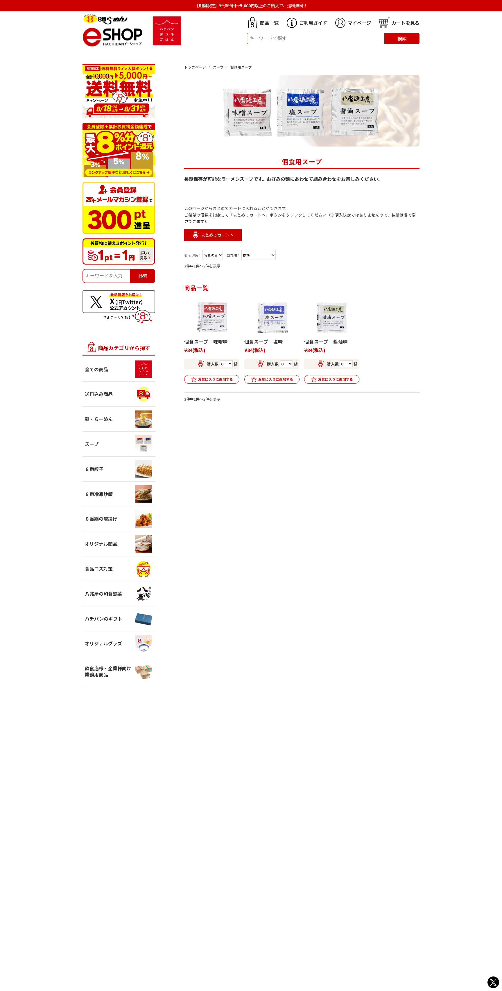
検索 (402, 38)
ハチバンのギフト (103, 618)
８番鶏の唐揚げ (101, 518)
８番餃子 (94, 468)
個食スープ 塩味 (263, 341)
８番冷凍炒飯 (99, 493)
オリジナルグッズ (103, 643)
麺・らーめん (99, 418)
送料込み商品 (99, 393)
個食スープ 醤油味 (326, 341)
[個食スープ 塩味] (272, 317)
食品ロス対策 (99, 568)
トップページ (195, 67)
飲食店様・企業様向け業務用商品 (108, 671)
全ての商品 (96, 369)
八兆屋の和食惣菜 (103, 593)
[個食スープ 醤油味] (331, 317)
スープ (218, 67)
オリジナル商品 (101, 543)
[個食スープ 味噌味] (211, 317)
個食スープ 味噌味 (206, 341)
